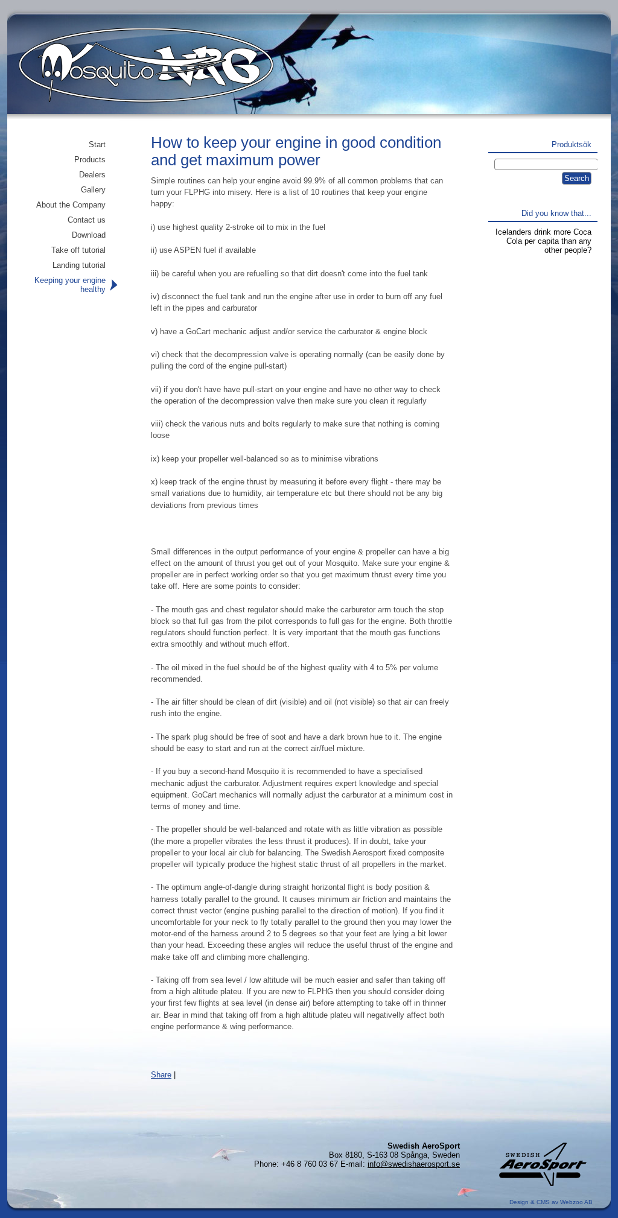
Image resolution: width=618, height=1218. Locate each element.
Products (90, 159)
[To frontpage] (138, 75)
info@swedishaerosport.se (414, 1164)
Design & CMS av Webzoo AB (551, 1202)
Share (161, 1074)
